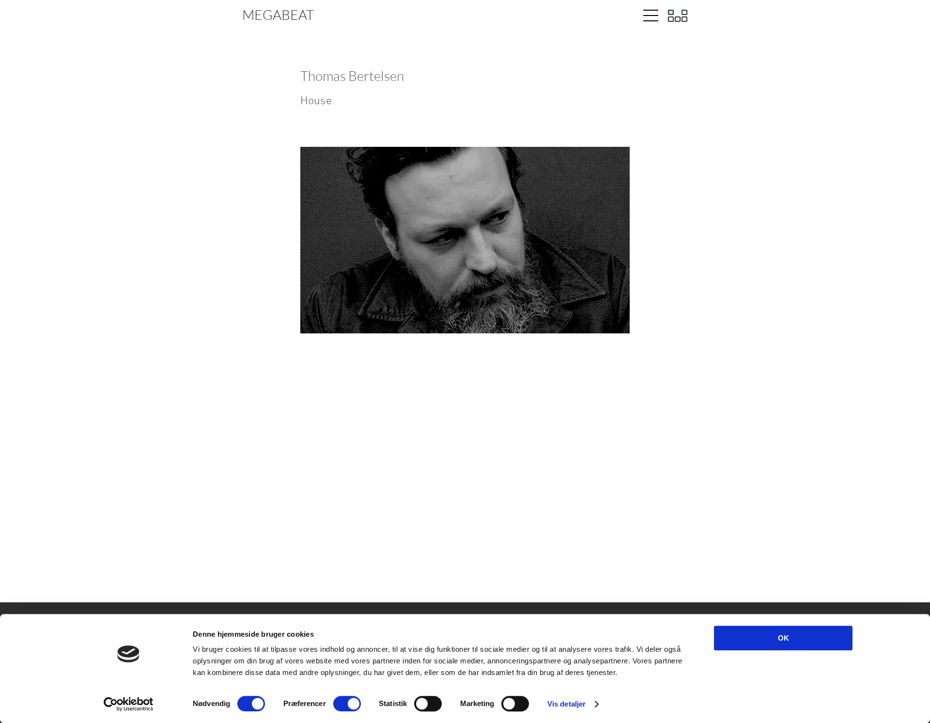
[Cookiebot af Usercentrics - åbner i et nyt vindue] (128, 704)
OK (783, 638)
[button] (647, 16)
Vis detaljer (566, 704)
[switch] (347, 703)
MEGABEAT (278, 14)
